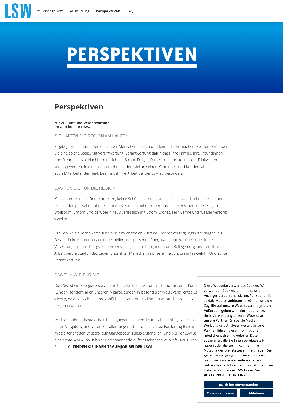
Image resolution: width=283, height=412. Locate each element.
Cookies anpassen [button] (220, 393)
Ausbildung (79, 10)
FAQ (130, 10)
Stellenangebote (49, 10)
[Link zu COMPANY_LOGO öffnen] (18, 11)
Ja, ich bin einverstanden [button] (238, 385)
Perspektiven (108, 10)
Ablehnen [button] (256, 393)
